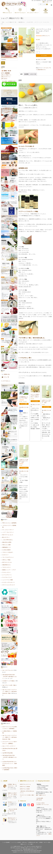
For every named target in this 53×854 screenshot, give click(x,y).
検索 (3, 62)
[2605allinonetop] (9, 109)
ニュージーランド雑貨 (7, 579)
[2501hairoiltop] (9, 410)
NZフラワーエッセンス (7, 534)
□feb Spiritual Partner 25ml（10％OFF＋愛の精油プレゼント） (9, 676)
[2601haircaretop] (9, 630)
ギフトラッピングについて (8, 584)
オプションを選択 (24, 403)
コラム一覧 (6, 377)
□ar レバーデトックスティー (9, 746)
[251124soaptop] (9, 638)
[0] (43, 4)
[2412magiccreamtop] (9, 249)
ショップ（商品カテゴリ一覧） (11, 22)
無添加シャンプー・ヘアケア (9, 569)
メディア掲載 (30, 844)
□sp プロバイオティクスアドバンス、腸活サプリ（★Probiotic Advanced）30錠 (9, 691)
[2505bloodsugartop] (9, 599)
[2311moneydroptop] (9, 303)
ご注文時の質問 (39, 798)
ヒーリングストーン (7, 574)
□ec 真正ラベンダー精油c (8, 680)
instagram (28, 805)
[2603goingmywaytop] (9, 264)
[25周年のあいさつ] (9, 93)
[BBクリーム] (9, 472)
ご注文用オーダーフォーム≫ (42, 804)
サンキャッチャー (6, 572)
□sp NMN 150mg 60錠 (7, 752)
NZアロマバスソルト (7, 562)
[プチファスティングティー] (9, 272)
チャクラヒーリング (7, 577)
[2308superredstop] (9, 148)
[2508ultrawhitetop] (9, 504)
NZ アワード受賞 (47, 842)
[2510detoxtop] (9, 318)
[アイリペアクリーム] (9, 280)
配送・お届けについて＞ (48, 1)
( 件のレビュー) (45, 35)
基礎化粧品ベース (6, 547)
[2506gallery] (9, 234)
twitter (24, 805)
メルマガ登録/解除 (6, 842)
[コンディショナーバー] (9, 241)
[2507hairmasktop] (9, 365)
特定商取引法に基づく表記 (33, 842)
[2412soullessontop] (9, 46)
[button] (41, 59)
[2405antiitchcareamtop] (9, 456)
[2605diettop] (9, 172)
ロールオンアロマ (30, 22)
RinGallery (10, 802)
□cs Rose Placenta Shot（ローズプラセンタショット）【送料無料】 (9, 763)
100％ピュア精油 (6, 559)
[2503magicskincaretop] (9, 433)
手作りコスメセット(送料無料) (9, 522)
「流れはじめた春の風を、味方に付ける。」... (12, 811)
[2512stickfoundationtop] (9, 295)
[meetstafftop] (9, 164)
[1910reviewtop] (9, 661)
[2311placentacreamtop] (9, 717)
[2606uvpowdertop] (9, 226)
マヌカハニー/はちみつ (7, 552)
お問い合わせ (4, 78)
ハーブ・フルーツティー (8, 532)
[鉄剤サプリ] (9, 187)
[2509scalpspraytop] (9, 357)
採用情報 (40, 842)
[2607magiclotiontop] (9, 117)
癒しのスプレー (6, 537)
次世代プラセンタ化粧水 (25, 788)
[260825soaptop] (9, 38)
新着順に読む (7, 374)
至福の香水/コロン (22, 22)
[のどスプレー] (9, 487)
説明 (21, 74)
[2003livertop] (9, 257)
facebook (20, 805)
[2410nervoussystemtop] (9, 449)
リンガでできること (5, 380)
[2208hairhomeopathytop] (9, 418)
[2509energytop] (9, 326)
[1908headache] (9, 387)
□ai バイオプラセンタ (7, 670)
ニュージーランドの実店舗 (15, 842)
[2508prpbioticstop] (9, 133)
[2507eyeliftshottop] (9, 349)
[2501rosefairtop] (9, 622)
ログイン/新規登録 (5, 73)
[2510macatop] (9, 645)
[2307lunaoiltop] (9, 464)
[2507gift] (9, 218)
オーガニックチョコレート (8, 582)
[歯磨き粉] (9, 702)
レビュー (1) (33, 74)
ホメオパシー (5, 554)
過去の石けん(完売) (6, 542)
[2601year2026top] (9, 334)
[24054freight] (9, 100)
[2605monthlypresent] (9, 54)
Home (3, 22)
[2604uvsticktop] (9, 395)
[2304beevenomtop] (9, 513)
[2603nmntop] (9, 211)
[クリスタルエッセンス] (9, 480)
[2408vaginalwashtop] (9, 607)
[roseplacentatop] (9, 311)
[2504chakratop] (9, 710)
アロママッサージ (6, 567)
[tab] (21, 74)
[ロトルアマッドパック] (9, 156)
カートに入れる (44, 55)
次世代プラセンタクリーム (25, 784)
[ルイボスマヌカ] (9, 653)
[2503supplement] (9, 615)
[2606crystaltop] (9, 203)
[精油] (9, 125)
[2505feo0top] (9, 441)
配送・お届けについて (41, 795)
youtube (32, 805)
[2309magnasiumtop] (9, 195)
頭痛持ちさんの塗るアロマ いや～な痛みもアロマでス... (12, 795)
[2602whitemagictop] (9, 180)
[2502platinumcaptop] (9, 402)
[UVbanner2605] (9, 140)
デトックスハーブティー (8, 529)
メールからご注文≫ (40, 802)
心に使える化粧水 (6, 549)
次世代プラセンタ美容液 (25, 786)
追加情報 (26, 74)
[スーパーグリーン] (9, 426)
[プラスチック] (9, 592)
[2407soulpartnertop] (9, 31)
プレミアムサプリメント (8, 557)
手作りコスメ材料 (6, 544)
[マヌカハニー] (9, 495)
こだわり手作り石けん (7, 539)
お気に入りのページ (5, 76)
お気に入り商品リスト (6, 74)
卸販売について (23, 844)
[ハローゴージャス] (9, 341)
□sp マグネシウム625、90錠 (9, 685)
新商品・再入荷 (7, 70)
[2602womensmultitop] (9, 288)
